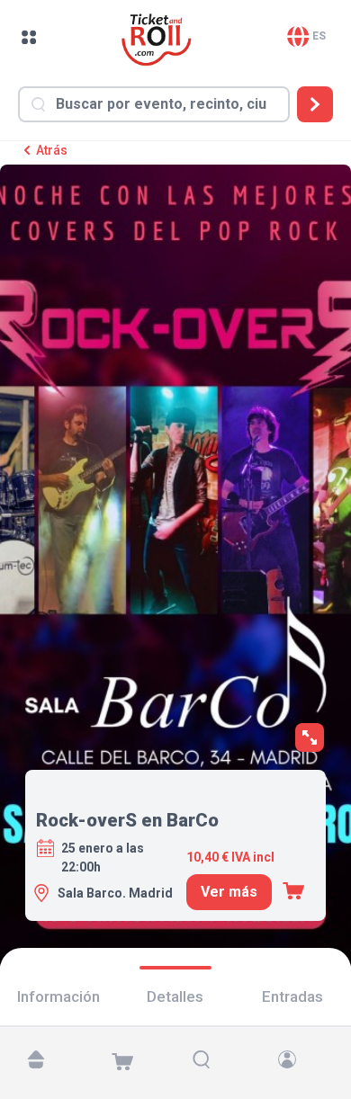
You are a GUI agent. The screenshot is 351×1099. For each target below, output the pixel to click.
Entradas (292, 996)
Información (58, 996)
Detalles (175, 996)
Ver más (229, 891)
